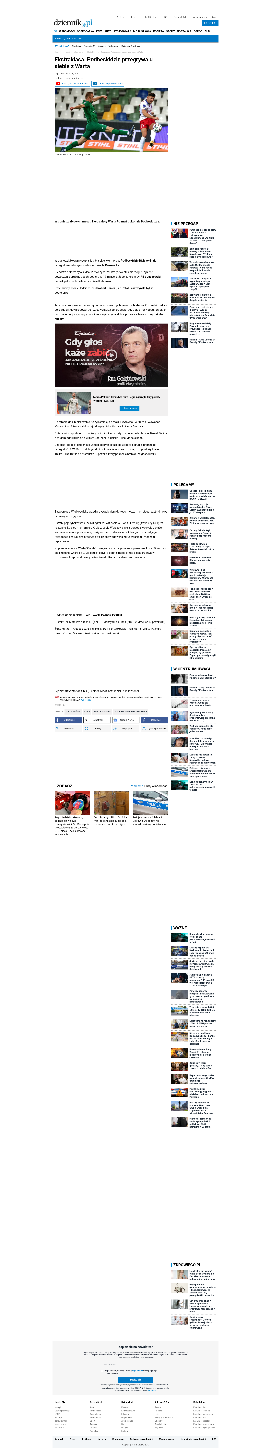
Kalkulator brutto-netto (203, 1424)
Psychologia (160, 1424)
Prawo (158, 1407)
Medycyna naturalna (164, 1417)
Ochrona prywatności (141, 1439)
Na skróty (60, 1402)
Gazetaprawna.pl (62, 1411)
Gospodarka (95, 1414)
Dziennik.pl (96, 1402)
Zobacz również (129, 408)
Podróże (94, 1428)
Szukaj (212, 23)
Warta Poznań (102, 711)
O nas (72, 1439)
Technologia (95, 1411)
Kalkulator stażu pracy (203, 1414)
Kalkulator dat (199, 1407)
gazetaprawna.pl (200, 17)
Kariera (102, 1439)
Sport (59, 38)
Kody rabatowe (128, 1411)
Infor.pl (58, 1407)
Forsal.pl (58, 1417)
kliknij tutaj (151, 1390)
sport (68, 52)
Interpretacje (60, 1424)
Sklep (213, 17)
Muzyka (124, 1428)
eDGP (57, 1414)
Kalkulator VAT (199, 1417)
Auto (92, 1407)
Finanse (158, 1411)
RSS (214, 1439)
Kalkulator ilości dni (201, 1411)
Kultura (124, 1431)
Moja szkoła (126, 1417)
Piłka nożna (74, 38)
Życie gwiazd (127, 1421)
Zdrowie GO (89, 46)
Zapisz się (135, 1379)
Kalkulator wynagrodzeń (204, 1428)
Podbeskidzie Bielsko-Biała (130, 711)
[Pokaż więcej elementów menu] (216, 31)
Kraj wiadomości (157, 786)
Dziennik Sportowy (130, 46)
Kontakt (59, 1439)
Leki (157, 1414)
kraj (87, 711)
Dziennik (58, 52)
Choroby (158, 1421)
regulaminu (137, 1371)
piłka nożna (73, 711)
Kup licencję (86, 700)
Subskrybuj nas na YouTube (75, 83)
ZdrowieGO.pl (180, 17)
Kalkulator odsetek (201, 1421)
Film (123, 1424)
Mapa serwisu (166, 1439)
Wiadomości (95, 1417)
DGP (165, 17)
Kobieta (124, 1407)
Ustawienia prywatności (193, 1439)
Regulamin (118, 1439)
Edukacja (125, 1414)
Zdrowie (93, 1424)
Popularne (136, 786)
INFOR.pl (120, 17)
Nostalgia (76, 46)
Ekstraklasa (92, 52)
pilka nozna (78, 52)
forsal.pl (134, 17)
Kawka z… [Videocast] (108, 46)
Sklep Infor (59, 1428)
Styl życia (159, 1428)
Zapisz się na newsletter (110, 83)
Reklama (86, 1439)
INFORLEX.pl (150, 17)
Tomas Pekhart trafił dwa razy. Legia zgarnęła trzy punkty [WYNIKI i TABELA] (126, 399)
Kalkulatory (199, 1402)
